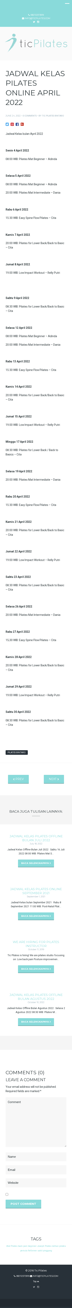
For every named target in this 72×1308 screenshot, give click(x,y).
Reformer (32, 1250)
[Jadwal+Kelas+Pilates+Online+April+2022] (7, 125)
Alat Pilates (11, 1246)
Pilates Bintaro (17, 752)
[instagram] (38, 1287)
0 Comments (30, 115)
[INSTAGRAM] (38, 21)
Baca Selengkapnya (35, 863)
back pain (22, 1246)
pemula (23, 1250)
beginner (32, 1246)
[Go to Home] (36, 51)
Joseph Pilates (44, 1246)
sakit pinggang (45, 1250)
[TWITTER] (34, 21)
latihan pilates (59, 1246)
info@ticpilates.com (37, 18)
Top (35, 1281)
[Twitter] (34, 1287)
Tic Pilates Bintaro (53, 115)
